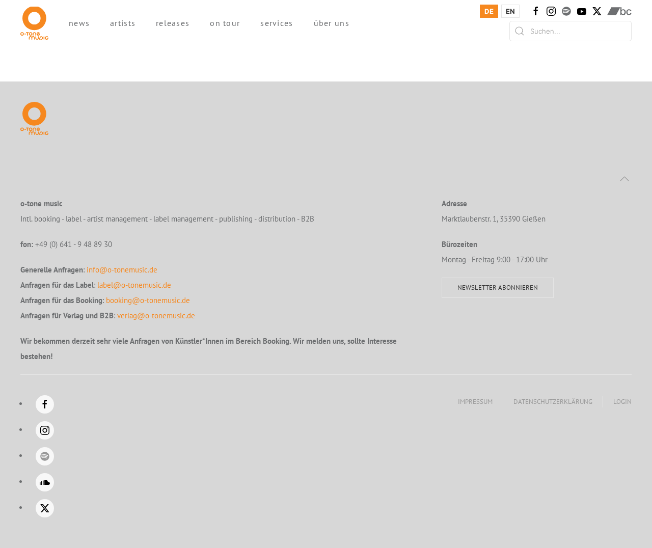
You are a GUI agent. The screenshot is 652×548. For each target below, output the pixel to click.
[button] (624, 179)
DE (489, 11)
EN (510, 11)
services (276, 23)
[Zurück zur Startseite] (34, 23)
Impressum (475, 401)
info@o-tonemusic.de (122, 270)
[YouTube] (582, 11)
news (79, 23)
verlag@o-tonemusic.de (156, 315)
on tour (225, 23)
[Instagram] (551, 11)
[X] (597, 11)
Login (622, 401)
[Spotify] (566, 11)
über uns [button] (331, 23)
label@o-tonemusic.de (134, 285)
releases (172, 23)
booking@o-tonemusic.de (148, 300)
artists (122, 23)
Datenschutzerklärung (552, 401)
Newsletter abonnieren (497, 287)
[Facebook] (536, 11)
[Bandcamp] (619, 11)
